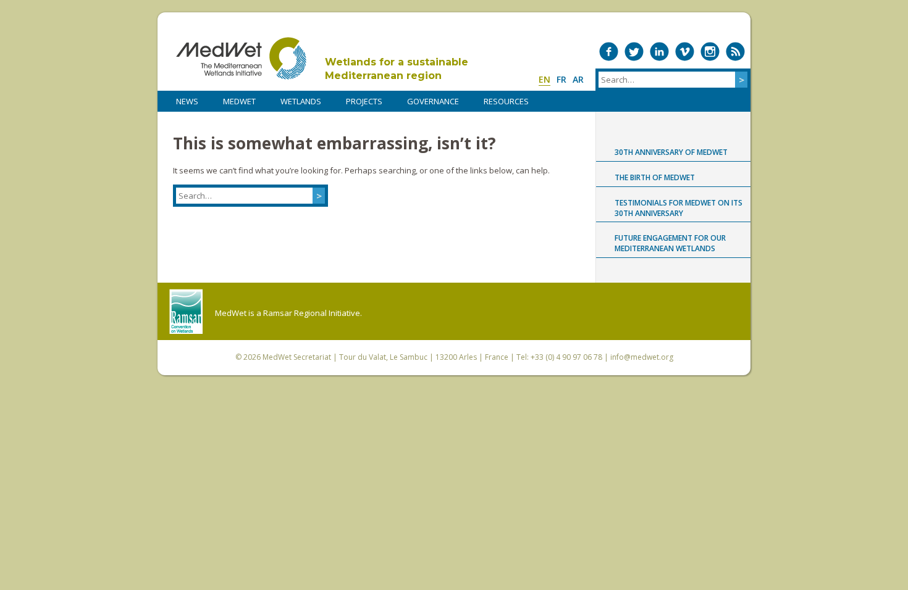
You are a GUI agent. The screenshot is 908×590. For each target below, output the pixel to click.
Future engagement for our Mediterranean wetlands (670, 243)
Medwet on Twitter (634, 51)
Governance (433, 101)
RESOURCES (506, 101)
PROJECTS (364, 101)
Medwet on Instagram (710, 51)
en (544, 79)
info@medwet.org (641, 357)
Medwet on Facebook (608, 51)
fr (561, 79)
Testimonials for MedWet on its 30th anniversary (678, 207)
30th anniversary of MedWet (671, 152)
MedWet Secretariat (297, 357)
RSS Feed (735, 51)
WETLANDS (300, 101)
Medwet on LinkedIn (659, 51)
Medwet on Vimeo (684, 51)
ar (578, 79)
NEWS (187, 101)
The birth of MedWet (655, 177)
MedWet (241, 58)
